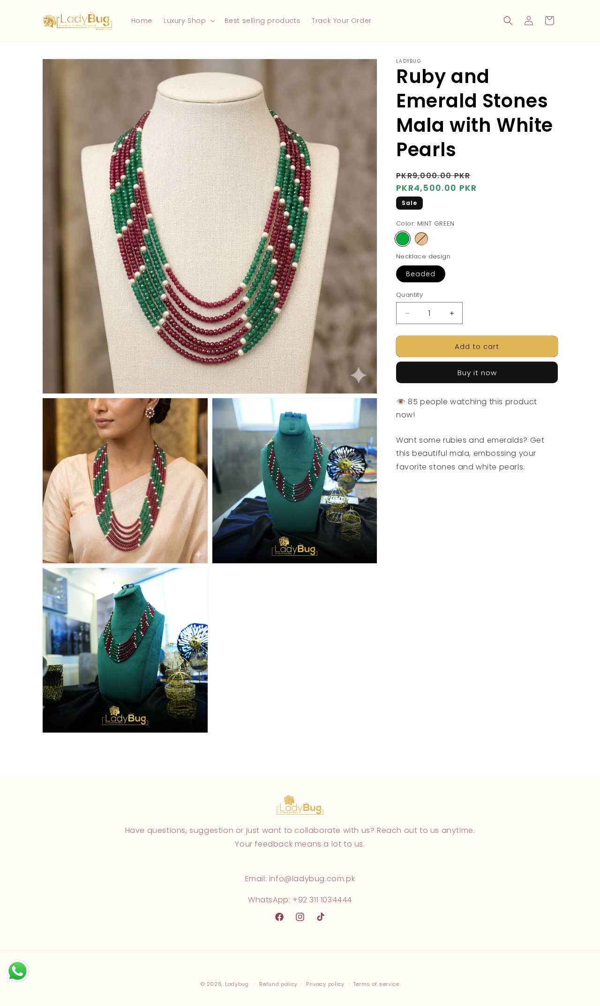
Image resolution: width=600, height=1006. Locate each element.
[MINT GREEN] (402, 239)
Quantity (409, 294)
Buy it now (477, 373)
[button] (188, 20)
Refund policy (278, 984)
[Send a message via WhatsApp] (17, 971)
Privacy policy (325, 984)
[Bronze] (421, 239)
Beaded (420, 274)
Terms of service (376, 984)
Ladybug (237, 984)
